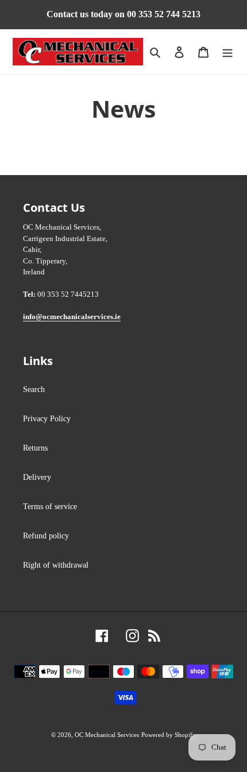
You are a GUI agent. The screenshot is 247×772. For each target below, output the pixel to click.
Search (34, 389)
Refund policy (46, 536)
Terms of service (50, 506)
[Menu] (227, 52)
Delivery (37, 477)
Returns (35, 448)
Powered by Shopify (168, 734)
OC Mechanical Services (107, 734)
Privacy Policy (47, 418)
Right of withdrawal (55, 565)
